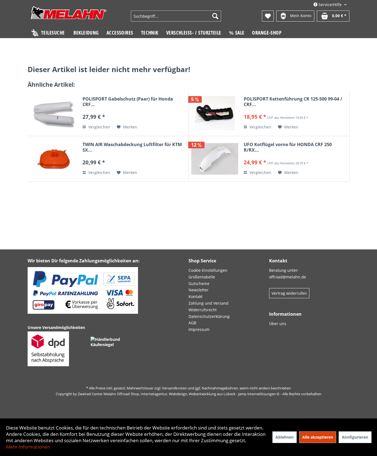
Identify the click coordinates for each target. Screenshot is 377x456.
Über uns (277, 323)
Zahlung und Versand (209, 303)
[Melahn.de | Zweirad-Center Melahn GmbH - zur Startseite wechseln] (68, 16)
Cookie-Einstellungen (208, 270)
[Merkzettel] (268, 16)
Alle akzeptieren (317, 437)
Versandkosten (174, 388)
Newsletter (199, 289)
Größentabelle (202, 277)
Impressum (199, 329)
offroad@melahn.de (287, 277)
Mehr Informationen (28, 447)
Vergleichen (98, 127)
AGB (192, 322)
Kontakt (196, 296)
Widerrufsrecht (203, 309)
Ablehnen (284, 437)
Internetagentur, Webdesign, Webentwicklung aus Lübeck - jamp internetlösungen (208, 393)
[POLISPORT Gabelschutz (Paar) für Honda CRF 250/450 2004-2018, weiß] (53, 113)
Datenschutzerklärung (209, 316)
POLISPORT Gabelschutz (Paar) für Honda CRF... (128, 101)
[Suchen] (215, 16)
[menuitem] (176, 16)
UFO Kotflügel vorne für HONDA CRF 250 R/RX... (288, 147)
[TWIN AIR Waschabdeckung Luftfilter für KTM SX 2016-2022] (53, 159)
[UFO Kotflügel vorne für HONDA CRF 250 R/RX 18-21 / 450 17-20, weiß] (214, 159)
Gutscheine (199, 283)
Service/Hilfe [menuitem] (330, 4)
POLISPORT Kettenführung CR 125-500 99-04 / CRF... (293, 101)
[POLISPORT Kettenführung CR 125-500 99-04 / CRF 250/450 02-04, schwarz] (214, 113)
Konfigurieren (355, 437)
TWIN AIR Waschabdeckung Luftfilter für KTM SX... (132, 147)
